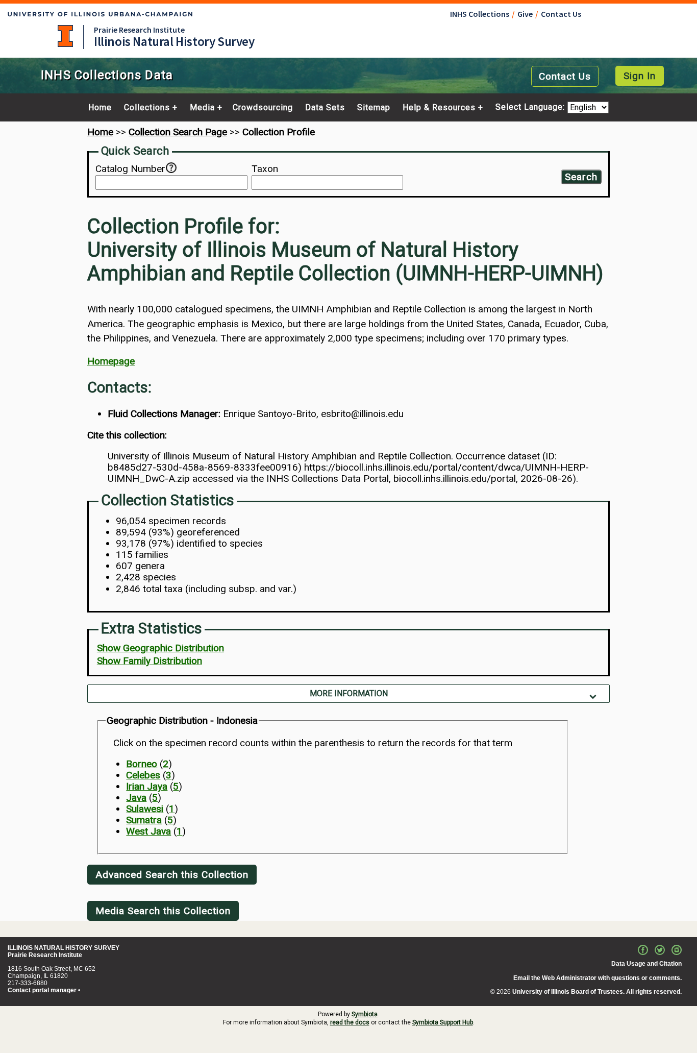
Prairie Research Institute (139, 30)
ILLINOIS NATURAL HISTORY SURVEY (63, 947)
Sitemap (373, 107)
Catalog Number (130, 169)
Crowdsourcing (263, 107)
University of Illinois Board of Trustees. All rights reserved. (597, 991)
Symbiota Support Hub (442, 1022)
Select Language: (531, 107)
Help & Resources (439, 107)
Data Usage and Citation (646, 963)
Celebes (143, 775)
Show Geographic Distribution (160, 648)
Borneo (141, 764)
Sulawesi (144, 809)
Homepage (111, 361)
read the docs (349, 1022)
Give (525, 14)
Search (581, 177)
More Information (349, 693)
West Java (148, 831)
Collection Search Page (178, 132)
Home (100, 107)
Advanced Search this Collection (171, 874)
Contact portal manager (42, 990)
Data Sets (325, 107)
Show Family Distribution (149, 661)
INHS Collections (479, 14)
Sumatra (144, 820)
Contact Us (561, 14)
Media (202, 107)
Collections (147, 107)
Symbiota (365, 1014)
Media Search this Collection (163, 911)
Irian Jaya (146, 786)
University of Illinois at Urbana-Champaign (65, 36)
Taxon (265, 169)
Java (136, 797)
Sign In (640, 76)
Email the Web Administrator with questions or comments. (597, 978)
